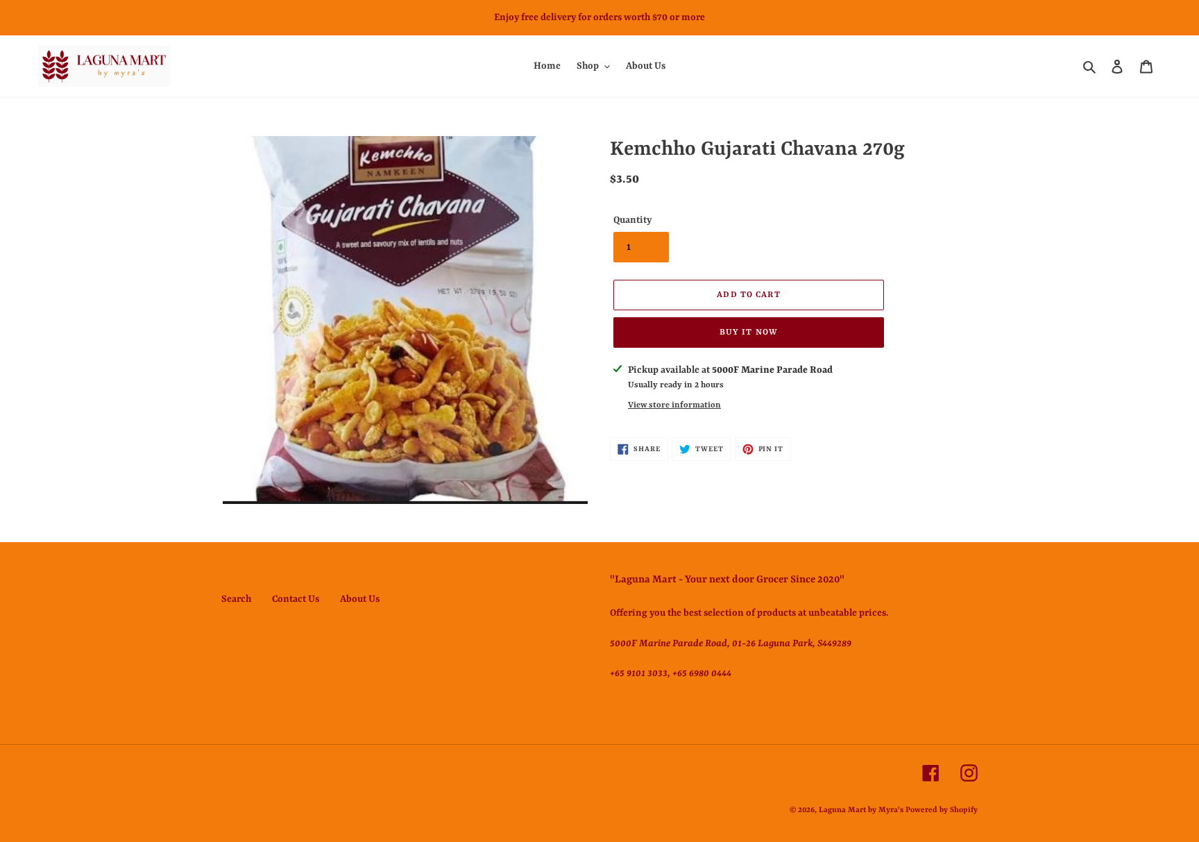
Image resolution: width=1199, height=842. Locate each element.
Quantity (632, 220)
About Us (360, 599)
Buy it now (749, 332)
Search (236, 599)
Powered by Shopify (941, 810)
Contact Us (295, 599)
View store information (674, 405)
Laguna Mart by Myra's (861, 810)
